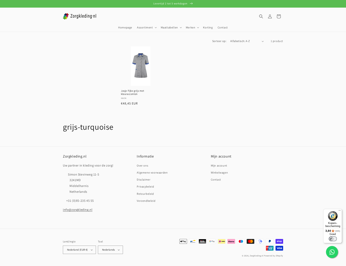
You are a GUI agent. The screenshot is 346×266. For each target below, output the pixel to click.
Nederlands (108, 249)
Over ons (142, 165)
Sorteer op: (219, 41)
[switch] (333, 238)
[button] (146, 27)
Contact (216, 179)
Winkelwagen (219, 172)
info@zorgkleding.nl (77, 210)
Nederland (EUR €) (77, 249)
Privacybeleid (145, 186)
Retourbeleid (145, 194)
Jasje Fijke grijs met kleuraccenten (132, 92)
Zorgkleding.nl (257, 255)
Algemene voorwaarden (152, 172)
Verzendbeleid (146, 201)
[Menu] (339, 211)
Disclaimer (143, 179)
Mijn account (219, 165)
